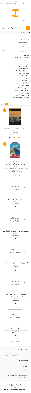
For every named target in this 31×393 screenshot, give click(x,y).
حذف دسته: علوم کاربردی (23, 42)
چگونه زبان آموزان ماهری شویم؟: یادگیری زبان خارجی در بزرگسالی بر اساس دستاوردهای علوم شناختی (15, 164)
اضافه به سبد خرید (16, 137)
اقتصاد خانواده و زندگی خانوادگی (20, 57)
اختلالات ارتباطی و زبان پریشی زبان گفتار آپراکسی (16, 231)
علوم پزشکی (24, 60)
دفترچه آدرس (25, 366)
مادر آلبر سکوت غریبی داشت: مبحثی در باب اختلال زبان (15, 129)
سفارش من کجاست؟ (21, 3)
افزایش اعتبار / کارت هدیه (11, 3)
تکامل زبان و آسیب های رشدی (15, 328)
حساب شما (28, 3)
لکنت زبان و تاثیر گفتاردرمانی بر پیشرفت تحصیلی (15, 263)
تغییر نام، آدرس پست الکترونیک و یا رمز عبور (18, 365)
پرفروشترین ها (10, 384)
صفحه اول (22, 384)
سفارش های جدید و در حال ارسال (14, 354)
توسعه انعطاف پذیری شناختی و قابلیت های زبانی (15, 294)
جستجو (26, 32)
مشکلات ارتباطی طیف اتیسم (15, 199)
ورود (3, 28)
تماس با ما (3, 3)
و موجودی (3, 104)
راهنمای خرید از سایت (23, 377)
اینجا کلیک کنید (11, 375)
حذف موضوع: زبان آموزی (23, 40)
